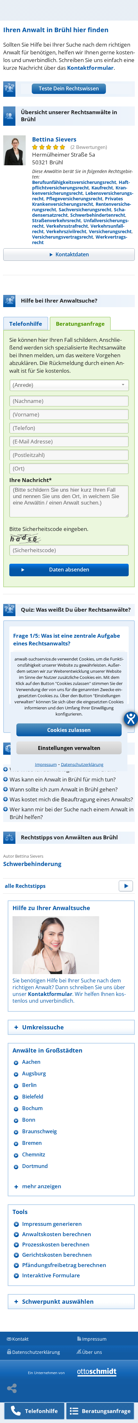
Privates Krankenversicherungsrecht (77, 201)
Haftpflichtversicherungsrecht (81, 185)
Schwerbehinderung (32, 864)
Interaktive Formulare (51, 1275)
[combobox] (69, 385)
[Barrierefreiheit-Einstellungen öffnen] (131, 719)
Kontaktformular (90, 67)
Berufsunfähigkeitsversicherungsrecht (74, 182)
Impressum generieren (52, 1223)
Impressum (46, 764)
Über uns (92, 1352)
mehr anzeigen (41, 1186)
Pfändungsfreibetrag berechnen (64, 1265)
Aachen (31, 1062)
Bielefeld (32, 1096)
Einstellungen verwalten (69, 747)
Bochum (32, 1108)
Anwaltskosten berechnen (56, 1234)
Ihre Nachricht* (30, 480)
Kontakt (20, 1339)
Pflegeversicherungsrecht (74, 199)
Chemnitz (33, 1154)
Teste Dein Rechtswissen (69, 88)
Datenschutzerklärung (82, 764)
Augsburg (34, 1073)
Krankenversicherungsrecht (79, 190)
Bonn (28, 1120)
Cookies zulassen (69, 729)
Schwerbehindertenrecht (97, 215)
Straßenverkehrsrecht (56, 220)
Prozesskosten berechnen (56, 1244)
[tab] (25, 323)
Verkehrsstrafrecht (67, 226)
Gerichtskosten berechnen (57, 1254)
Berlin (29, 1085)
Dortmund (35, 1166)
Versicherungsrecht (110, 231)
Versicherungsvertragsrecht (62, 237)
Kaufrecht (102, 188)
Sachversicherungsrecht (85, 209)
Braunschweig (39, 1131)
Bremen (32, 1143)
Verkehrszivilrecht (66, 231)
